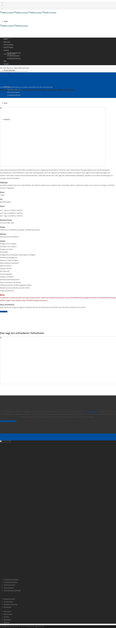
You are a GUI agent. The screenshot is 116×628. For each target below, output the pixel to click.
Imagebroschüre (9, 599)
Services (6, 50)
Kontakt (6, 64)
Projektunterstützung (11, 579)
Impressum (7, 611)
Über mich (7, 42)
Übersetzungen (9, 588)
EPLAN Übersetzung (13, 92)
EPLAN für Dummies (10, 604)
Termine (6, 622)
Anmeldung (3, 311)
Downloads (7, 607)
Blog (5, 103)
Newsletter (7, 620)
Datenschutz (8, 614)
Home (6, 21)
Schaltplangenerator (11, 582)
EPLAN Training (9, 70)
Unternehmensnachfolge (12, 590)
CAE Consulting (8, 44)
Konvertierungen (9, 585)
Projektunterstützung (13, 95)
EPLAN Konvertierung (14, 53)
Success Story (8, 602)
